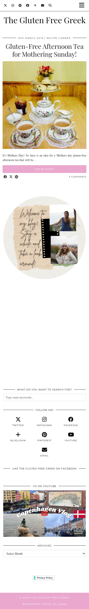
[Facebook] (27, 5)
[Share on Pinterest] (16, 177)
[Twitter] (5, 5)
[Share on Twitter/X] (11, 177)
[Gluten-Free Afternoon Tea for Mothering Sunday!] (44, 148)
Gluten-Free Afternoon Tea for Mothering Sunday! (45, 50)
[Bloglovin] (35, 5)
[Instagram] (12, 5)
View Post (44, 169)
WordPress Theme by (44, 604)
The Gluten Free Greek (45, 20)
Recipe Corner (59, 38)
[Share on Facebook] (5, 177)
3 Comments (77, 176)
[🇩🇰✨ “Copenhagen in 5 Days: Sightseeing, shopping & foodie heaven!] (44, 513)
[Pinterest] (20, 5)
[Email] (42, 5)
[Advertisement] (44, 336)
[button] (83, 5)
